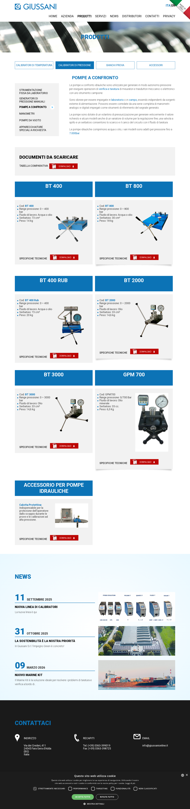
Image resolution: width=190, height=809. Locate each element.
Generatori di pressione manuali (32, 100)
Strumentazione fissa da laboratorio (33, 91)
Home (53, 16)
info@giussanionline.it (155, 745)
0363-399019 (102, 745)
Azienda (67, 16)
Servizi (100, 16)
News (114, 16)
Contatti (152, 16)
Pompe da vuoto (30, 120)
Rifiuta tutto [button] (107, 797)
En (173, 5)
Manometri (27, 113)
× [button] (187, 775)
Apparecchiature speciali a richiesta (32, 128)
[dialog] (95, 790)
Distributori (132, 16)
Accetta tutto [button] (82, 797)
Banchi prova (115, 65)
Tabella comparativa (33, 165)
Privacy (169, 16)
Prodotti (84, 16)
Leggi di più (130, 783)
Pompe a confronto (32, 106)
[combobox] (182, 775)
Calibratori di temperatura (34, 65)
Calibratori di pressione (74, 65)
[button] (95, 803)
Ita (168, 5)
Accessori (156, 65)
